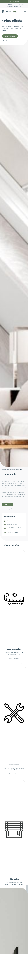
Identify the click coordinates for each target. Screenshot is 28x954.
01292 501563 (22, 4)
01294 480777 (10, 4)
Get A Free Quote (14, 1)
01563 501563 (17, 6)
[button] (24, 11)
